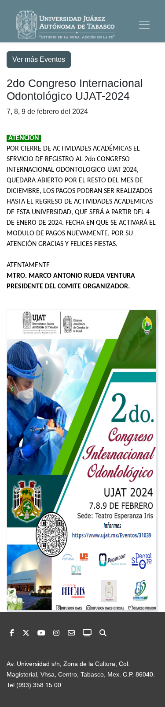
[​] (56, 633)
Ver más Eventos (38, 59)
